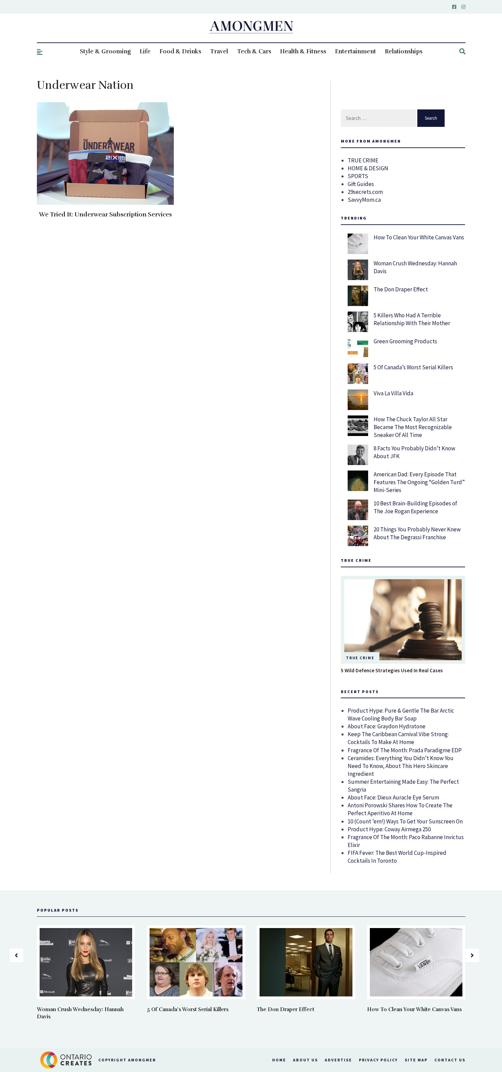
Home (279, 1059)
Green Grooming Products (405, 341)
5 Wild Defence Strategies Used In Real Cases (392, 670)
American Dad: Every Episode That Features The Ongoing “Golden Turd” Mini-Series (419, 482)
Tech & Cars (254, 51)
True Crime (360, 658)
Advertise (338, 1059)
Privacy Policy (378, 1059)
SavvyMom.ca (364, 199)
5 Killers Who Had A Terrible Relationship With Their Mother (412, 319)
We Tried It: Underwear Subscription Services (105, 214)
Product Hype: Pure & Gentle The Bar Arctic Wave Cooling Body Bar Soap (401, 714)
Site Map (416, 1059)
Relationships (403, 51)
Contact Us (449, 1059)
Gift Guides (361, 184)
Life (145, 51)
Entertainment (355, 51)
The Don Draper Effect (401, 289)
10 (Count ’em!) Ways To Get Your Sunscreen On (405, 821)
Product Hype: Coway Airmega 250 (389, 829)
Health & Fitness (303, 51)
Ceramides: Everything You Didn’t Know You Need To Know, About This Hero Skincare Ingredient (401, 766)
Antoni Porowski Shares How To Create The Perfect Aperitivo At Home (400, 809)
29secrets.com (365, 192)
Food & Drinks (180, 51)
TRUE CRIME (363, 160)
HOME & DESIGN (368, 168)
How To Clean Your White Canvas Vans (419, 237)
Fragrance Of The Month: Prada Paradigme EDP (405, 750)
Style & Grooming (105, 51)
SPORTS (358, 176)
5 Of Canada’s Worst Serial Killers (413, 367)
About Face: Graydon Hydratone (387, 726)
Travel (219, 51)
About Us (305, 1059)
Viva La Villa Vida (393, 393)
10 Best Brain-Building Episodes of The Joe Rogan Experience (415, 507)
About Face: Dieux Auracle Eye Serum (393, 797)
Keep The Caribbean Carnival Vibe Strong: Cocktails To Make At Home (398, 738)
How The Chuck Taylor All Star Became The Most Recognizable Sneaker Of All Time (413, 427)
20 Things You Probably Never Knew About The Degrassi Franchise (417, 533)
